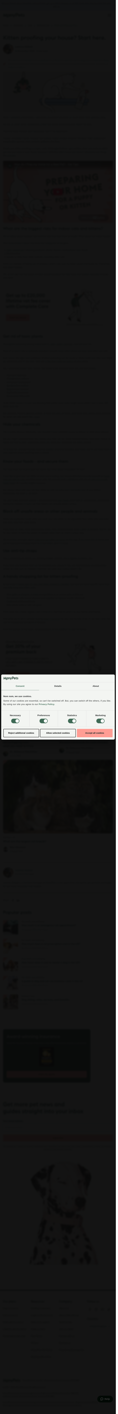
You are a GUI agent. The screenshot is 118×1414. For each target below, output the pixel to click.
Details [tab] (58, 686)
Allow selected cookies (58, 733)
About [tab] (96, 686)
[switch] (44, 721)
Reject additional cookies (21, 733)
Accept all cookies (94, 733)
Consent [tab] (20, 686)
